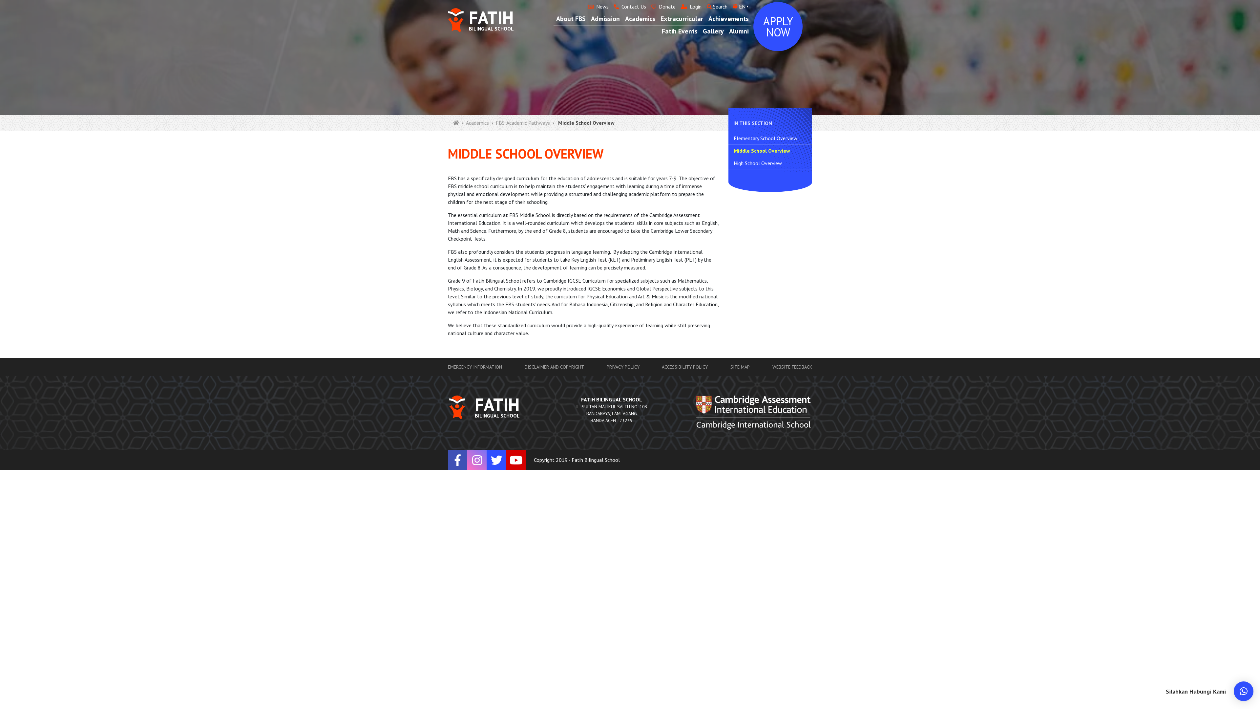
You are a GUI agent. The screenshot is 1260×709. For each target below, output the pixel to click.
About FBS (571, 18)
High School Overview (758, 163)
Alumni (739, 31)
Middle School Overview (762, 150)
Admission (605, 18)
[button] (1243, 691)
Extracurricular (682, 18)
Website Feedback (792, 367)
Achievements (728, 18)
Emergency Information (475, 367)
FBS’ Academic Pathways (523, 122)
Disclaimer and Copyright (554, 367)
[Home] (456, 122)
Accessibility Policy (685, 367)
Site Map (740, 367)
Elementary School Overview (765, 138)
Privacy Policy (623, 367)
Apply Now (778, 26)
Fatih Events (680, 31)
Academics (640, 18)
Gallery (713, 31)
